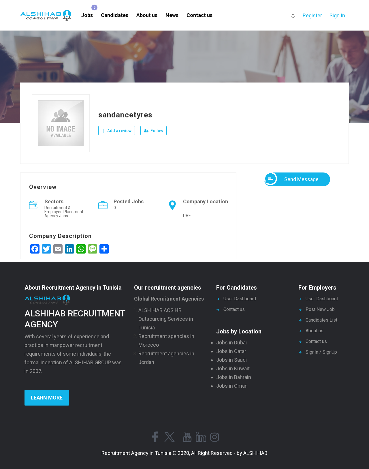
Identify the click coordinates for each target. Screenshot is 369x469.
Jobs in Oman (232, 386)
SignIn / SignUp (321, 352)
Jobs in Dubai (231, 342)
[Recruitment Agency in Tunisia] (48, 15)
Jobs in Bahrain (233, 377)
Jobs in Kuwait (233, 368)
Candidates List (321, 320)
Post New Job (320, 309)
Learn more (47, 398)
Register (312, 15)
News (171, 15)
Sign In (337, 15)
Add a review (118, 130)
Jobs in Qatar (231, 351)
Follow (156, 130)
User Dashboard (239, 298)
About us (146, 15)
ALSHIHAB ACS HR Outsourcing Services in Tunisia (165, 319)
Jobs (87, 15)
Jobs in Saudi (231, 360)
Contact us (199, 15)
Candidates (114, 15)
